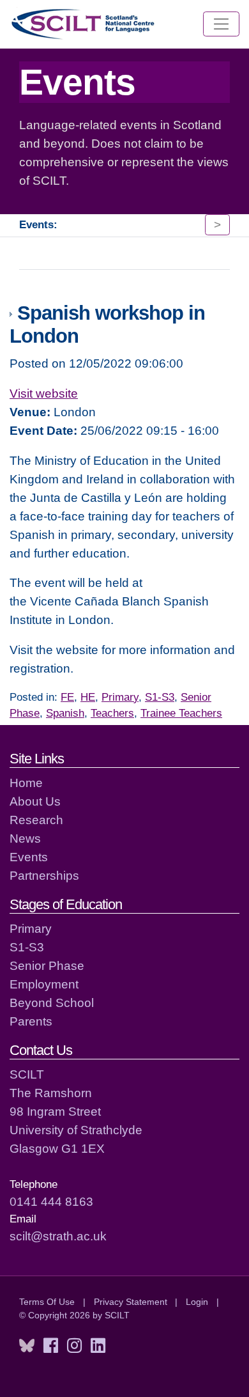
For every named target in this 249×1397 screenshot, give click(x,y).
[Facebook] (50, 1345)
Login (197, 1302)
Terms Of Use (47, 1302)
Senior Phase (47, 965)
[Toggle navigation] (221, 24)
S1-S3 (159, 697)
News (25, 838)
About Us (35, 801)
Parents (31, 1021)
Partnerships (44, 875)
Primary (120, 697)
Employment (44, 984)
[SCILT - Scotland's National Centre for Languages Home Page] (84, 24)
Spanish (65, 713)
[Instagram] (74, 1345)
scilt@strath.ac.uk (58, 1236)
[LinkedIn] (98, 1345)
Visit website (44, 393)
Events (29, 857)
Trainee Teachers (181, 713)
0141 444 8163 (51, 1201)
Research (36, 820)
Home (26, 783)
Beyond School (52, 1002)
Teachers (112, 713)
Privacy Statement (130, 1302)
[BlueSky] (26, 1345)
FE (67, 697)
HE (87, 697)
